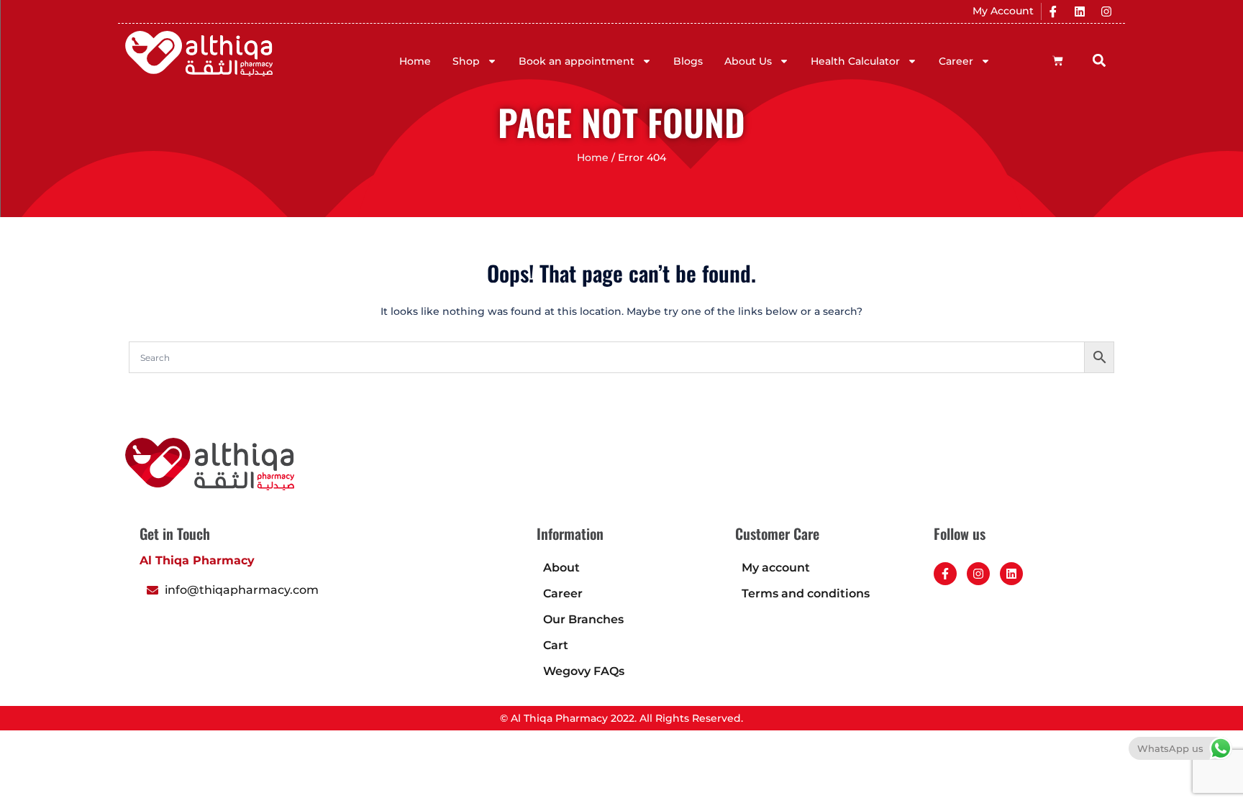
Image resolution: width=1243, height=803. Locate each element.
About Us (748, 61)
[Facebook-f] (945, 573)
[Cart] (1057, 61)
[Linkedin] (1079, 11)
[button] (1099, 60)
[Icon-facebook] (1053, 11)
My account (776, 567)
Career (956, 61)
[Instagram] (1106, 11)
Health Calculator (855, 61)
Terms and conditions (806, 593)
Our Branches (583, 619)
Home (415, 61)
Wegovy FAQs (583, 671)
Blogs (688, 61)
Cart (555, 645)
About (561, 567)
